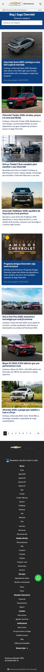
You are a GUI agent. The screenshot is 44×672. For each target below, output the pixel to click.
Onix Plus (22, 526)
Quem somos (22, 627)
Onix (22, 521)
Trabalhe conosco (22, 635)
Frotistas (22, 554)
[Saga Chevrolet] (21, 4)
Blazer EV (22, 486)
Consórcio (22, 599)
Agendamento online (22, 578)
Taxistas (22, 558)
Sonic (22, 470)
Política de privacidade (22, 643)
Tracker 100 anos (22, 498)
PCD (22, 546)
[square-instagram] (22, 455)
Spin (22, 490)
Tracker (22, 494)
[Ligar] (40, 4)
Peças (22, 587)
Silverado (22, 517)
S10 (22, 514)
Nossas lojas (21, 648)
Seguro (22, 607)
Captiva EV (22, 478)
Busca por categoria (22, 18)
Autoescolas (22, 566)
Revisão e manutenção (22, 582)
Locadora (22, 550)
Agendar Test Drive (22, 619)
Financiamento (22, 603)
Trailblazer (22, 506)
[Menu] (3, 4)
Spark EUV (22, 474)
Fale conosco (22, 615)
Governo (22, 570)
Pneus (22, 591)
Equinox (22, 502)
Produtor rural (22, 562)
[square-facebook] (16, 455)
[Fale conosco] (38, 578)
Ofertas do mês (22, 534)
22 (38, 433)
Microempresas (22, 542)
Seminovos (22, 530)
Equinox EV (22, 482)
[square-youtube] (27, 455)
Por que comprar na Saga (22, 631)
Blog (22, 639)
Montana (22, 510)
